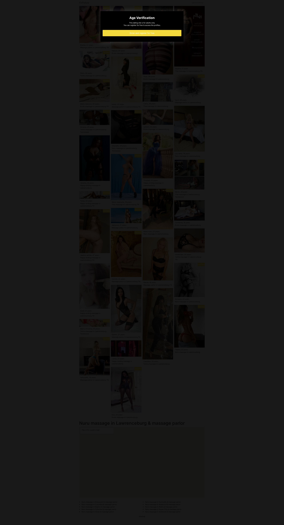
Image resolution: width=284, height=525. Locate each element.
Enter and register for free (142, 33)
